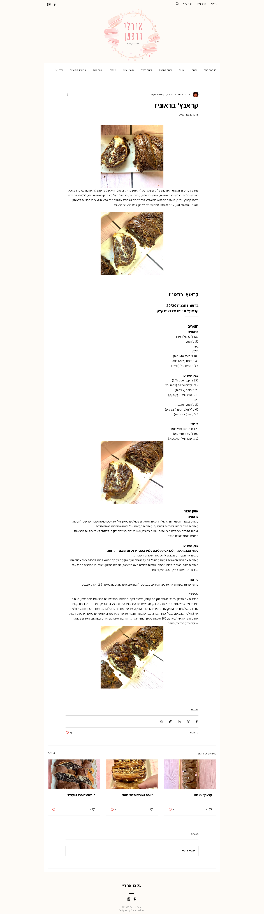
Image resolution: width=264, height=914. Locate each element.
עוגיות (181, 70)
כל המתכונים (210, 70)
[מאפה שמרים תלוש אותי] (132, 774)
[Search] (177, 4)
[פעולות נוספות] (68, 94)
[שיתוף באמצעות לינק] (170, 721)
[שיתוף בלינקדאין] (179, 721)
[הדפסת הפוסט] (161, 721)
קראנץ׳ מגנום (203, 795)
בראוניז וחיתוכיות (78, 70)
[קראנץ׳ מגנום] (190, 774)
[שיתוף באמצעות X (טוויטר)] (188, 721)
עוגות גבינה (146, 70)
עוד (61, 70)
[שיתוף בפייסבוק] (196, 721)
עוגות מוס (98, 70)
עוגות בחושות (165, 70)
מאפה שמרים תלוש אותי (138, 795)
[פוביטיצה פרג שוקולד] (74, 774)
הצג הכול (52, 752)
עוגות (194, 70)
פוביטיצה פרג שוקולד (81, 795)
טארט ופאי (128, 70)
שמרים (113, 70)
